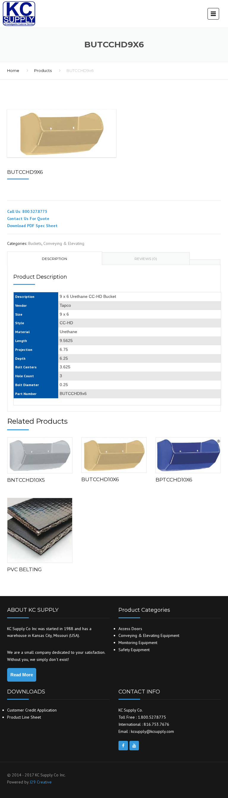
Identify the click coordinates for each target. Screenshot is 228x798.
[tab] (205, 262)
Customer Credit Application (32, 710)
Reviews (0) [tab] (145, 258)
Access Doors (130, 628)
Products (43, 70)
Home (13, 70)
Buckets (35, 243)
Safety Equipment (134, 649)
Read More (21, 674)
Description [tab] (54, 258)
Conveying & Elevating (63, 243)
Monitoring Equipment (137, 642)
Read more (39, 454)
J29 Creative (41, 782)
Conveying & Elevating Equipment (148, 635)
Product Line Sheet (24, 717)
